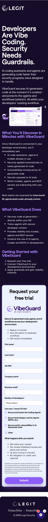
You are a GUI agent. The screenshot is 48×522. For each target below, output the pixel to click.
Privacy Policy (15, 510)
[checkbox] (24, 423)
